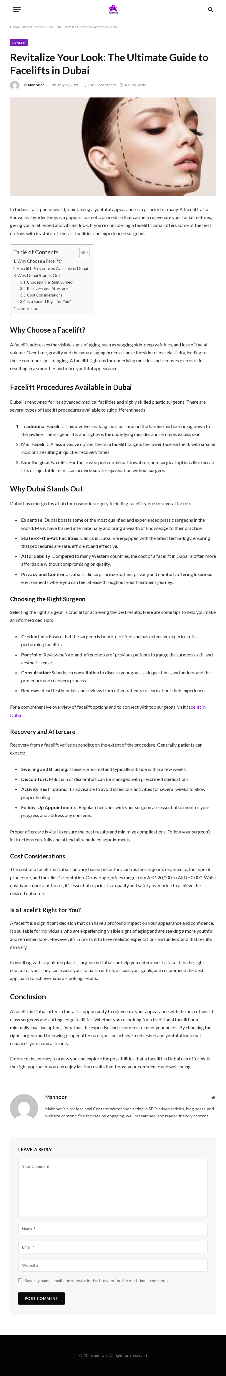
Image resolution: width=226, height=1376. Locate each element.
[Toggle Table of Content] (81, 252)
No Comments (103, 84)
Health (18, 42)
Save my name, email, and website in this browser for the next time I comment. (96, 1280)
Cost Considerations (44, 295)
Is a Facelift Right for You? (49, 301)
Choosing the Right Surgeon (50, 282)
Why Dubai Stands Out (38, 275)
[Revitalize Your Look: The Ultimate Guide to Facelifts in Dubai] (113, 146)
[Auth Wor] (112, 9)
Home (15, 27)
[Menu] (17, 9)
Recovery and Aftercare (47, 288)
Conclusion (28, 308)
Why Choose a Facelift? (39, 261)
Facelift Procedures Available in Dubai (52, 268)
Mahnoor (36, 84)
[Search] (210, 9)
